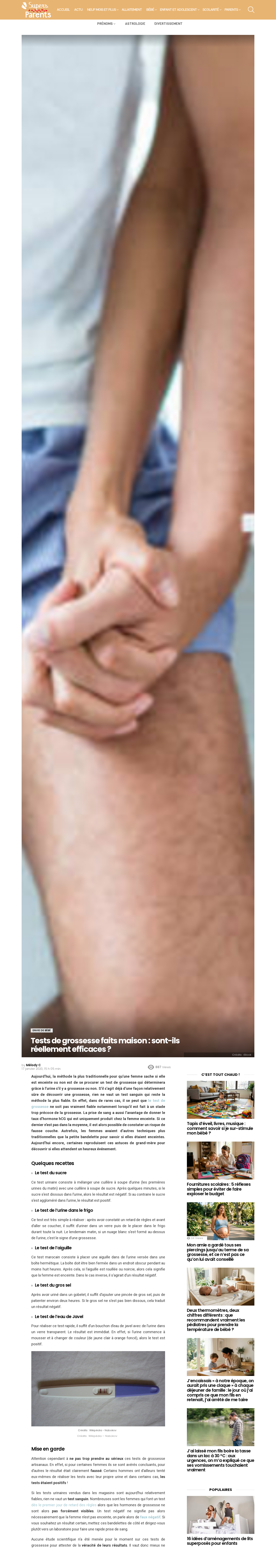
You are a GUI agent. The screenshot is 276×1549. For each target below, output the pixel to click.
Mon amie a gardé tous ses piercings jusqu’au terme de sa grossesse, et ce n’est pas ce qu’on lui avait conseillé (218, 1252)
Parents (231, 9)
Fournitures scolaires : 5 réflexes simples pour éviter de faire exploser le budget (219, 1189)
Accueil (63, 9)
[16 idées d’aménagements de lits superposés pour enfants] (220, 1515)
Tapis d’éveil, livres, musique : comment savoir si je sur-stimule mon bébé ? (220, 1128)
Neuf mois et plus (101, 9)
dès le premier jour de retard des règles (64, 1505)
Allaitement (132, 9)
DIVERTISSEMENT (168, 23)
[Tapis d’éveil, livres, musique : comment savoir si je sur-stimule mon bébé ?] (220, 1100)
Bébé (150, 9)
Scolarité (211, 9)
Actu (78, 9)
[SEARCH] (251, 10)
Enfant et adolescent (178, 9)
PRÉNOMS (105, 23)
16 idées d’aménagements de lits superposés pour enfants (220, 1541)
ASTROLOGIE (135, 23)
